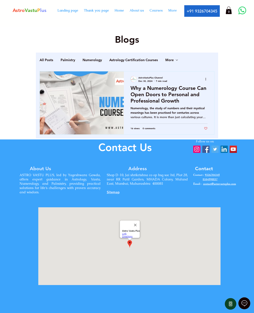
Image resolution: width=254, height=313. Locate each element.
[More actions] (207, 79)
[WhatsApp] (242, 10)
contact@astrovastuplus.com (219, 184)
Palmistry (68, 60)
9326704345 (212, 175)
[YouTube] (233, 149)
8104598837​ (210, 179)
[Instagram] (196, 149)
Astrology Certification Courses (133, 60)
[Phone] (230, 304)
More (169, 60)
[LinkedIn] (224, 149)
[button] (229, 10)
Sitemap (113, 192)
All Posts (46, 60)
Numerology (92, 60)
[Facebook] (206, 149)
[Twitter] (215, 149)
